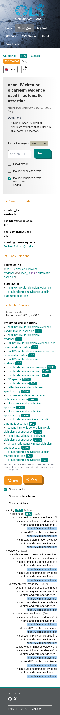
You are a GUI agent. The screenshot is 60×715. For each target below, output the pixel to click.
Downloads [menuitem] (12, 44)
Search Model (19, 181)
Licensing (36, 709)
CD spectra (18, 379)
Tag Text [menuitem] (42, 28)
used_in (25, 273)
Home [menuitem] (9, 28)
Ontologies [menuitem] (24, 28)
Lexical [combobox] (17, 185)
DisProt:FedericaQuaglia (18, 246)
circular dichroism (22, 383)
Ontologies (9, 55)
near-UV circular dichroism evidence (29, 287)
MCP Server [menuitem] (29, 36)
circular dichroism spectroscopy (31, 367)
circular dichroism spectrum (29, 371)
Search (42, 153)
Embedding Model (14, 312)
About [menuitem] (45, 36)
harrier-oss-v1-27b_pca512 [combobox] (22, 315)
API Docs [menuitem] (11, 36)
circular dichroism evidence (27, 459)
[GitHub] (10, 699)
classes (36, 55)
